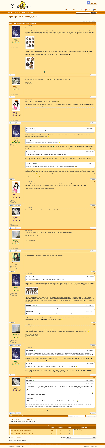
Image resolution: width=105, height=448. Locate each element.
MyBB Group (21, 446)
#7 (94, 230)
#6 (94, 207)
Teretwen (52, 433)
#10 (94, 324)
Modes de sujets (92, 23)
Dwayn (15, 86)
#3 (94, 99)
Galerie (37, 16)
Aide (95, 9)
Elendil (82, 430)
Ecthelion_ (15, 263)
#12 (94, 377)
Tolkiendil (11, 444)
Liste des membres (78, 9)
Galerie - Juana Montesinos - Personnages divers (22, 433)
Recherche (68, 9)
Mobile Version (34, 444)
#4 (94, 125)
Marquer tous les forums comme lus (45, 444)
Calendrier (88, 9)
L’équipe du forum (17, 444)
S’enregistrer (29, 12)
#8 (94, 253)
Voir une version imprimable (15, 437)
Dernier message (77, 430)
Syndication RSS (57, 444)
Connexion (22, 12)
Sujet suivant (21, 415)
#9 (94, 273)
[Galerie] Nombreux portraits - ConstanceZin (21, 430)
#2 (94, 77)
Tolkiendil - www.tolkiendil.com (26, 16)
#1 (94, 25)
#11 (94, 347)
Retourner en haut (26, 444)
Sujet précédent (13, 415)
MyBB (12, 446)
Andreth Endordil (84, 434)
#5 (94, 181)
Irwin (52, 430)
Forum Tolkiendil (13, 16)
